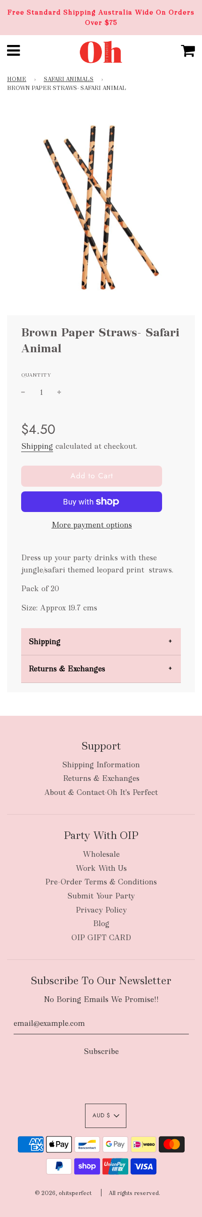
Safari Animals (68, 79)
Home (16, 79)
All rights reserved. (134, 1193)
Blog (101, 923)
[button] (105, 1116)
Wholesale (101, 854)
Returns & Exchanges (67, 669)
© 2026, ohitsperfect (63, 1193)
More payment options (92, 525)
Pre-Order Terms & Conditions (101, 882)
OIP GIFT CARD (101, 937)
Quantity (36, 374)
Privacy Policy (101, 910)
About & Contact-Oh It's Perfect (101, 792)
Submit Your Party (101, 896)
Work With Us (101, 868)
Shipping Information (101, 765)
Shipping (37, 446)
